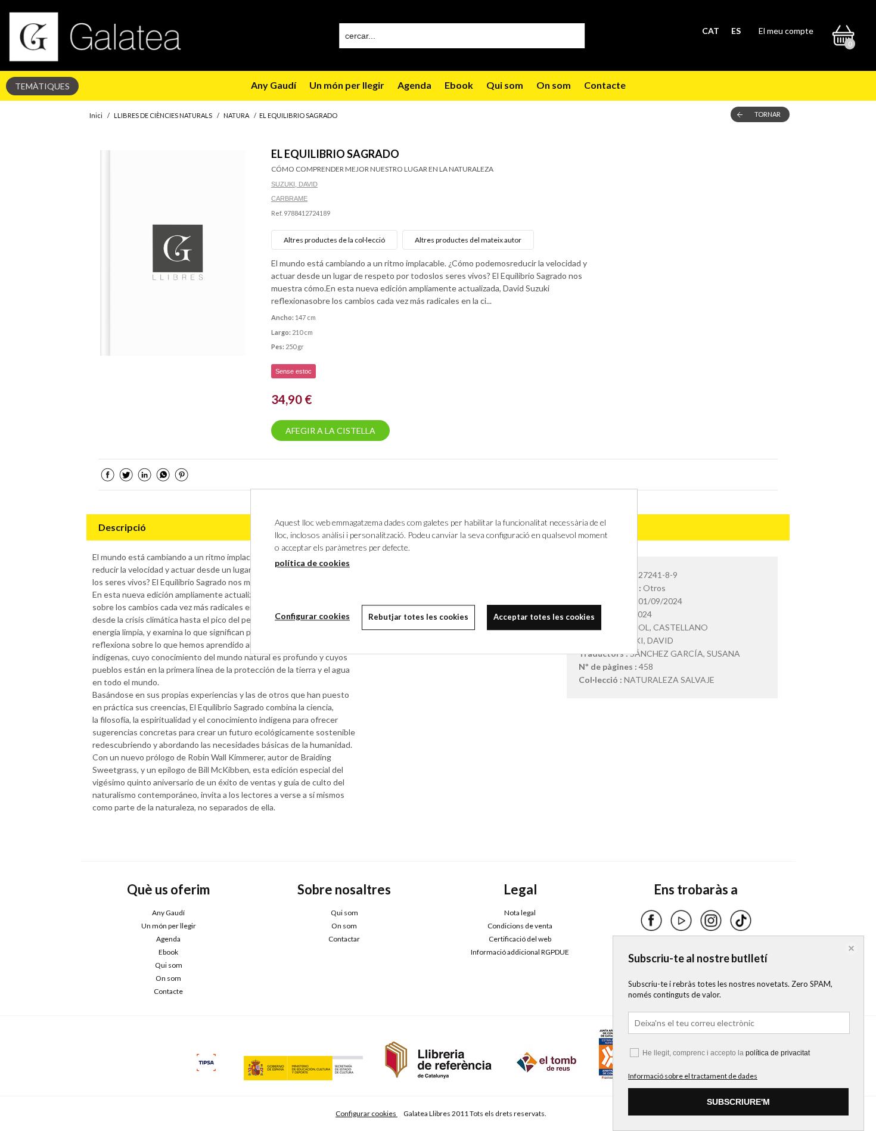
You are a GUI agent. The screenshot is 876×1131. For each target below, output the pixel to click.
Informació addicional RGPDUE (520, 951)
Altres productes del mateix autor (468, 239)
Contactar (344, 938)
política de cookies (312, 563)
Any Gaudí (273, 85)
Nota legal (520, 912)
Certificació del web (520, 938)
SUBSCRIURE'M (738, 1102)
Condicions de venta (519, 925)
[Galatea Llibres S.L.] (95, 36)
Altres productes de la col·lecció (334, 239)
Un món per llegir (346, 85)
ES (736, 31)
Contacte (605, 85)
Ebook (459, 85)
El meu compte (786, 31)
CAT (710, 31)
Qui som (504, 85)
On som (553, 85)
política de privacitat (777, 1053)
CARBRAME (289, 198)
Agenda (414, 85)
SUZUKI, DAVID (294, 184)
